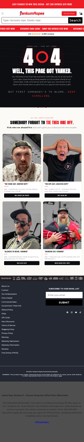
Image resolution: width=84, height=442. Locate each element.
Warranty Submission (10, 341)
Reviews (5, 349)
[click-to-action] (32, 13)
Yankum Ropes (37, 371)
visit (60, 376)
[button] (2, 13)
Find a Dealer (7, 298)
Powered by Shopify (50, 371)
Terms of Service (8, 325)
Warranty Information (10, 345)
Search (75, 20)
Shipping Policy (8, 329)
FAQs (4, 314)
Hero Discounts (8, 322)
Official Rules (42, 422)
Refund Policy (7, 310)
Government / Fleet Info (11, 306)
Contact (5, 290)
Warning (5, 337)
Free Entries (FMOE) (10, 353)
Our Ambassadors (9, 294)
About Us (5, 286)
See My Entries (69, 13)
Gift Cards (6, 318)
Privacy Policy (7, 333)
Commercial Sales (9, 302)
